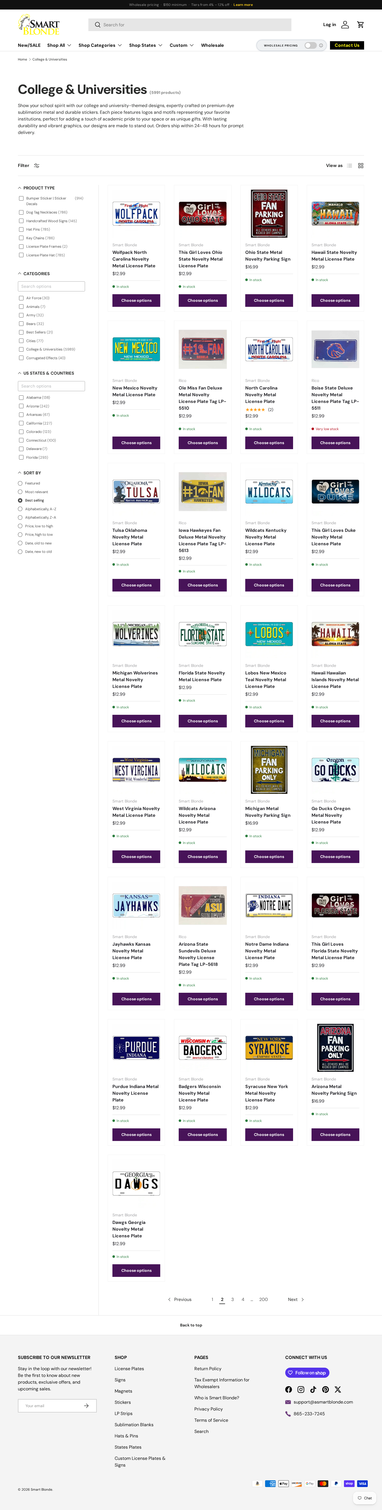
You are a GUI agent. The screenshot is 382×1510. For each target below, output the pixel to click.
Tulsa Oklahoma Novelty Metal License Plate (129, 537)
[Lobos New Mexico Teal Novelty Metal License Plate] (269, 634)
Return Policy (207, 1369)
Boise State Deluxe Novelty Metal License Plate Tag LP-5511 (335, 398)
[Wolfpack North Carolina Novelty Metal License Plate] (136, 214)
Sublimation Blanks (134, 1425)
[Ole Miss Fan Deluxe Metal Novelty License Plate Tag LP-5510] (203, 349)
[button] (361, 24)
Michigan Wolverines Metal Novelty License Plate (135, 679)
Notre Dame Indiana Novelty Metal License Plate (267, 951)
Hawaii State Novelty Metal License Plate (334, 255)
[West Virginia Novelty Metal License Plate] (136, 770)
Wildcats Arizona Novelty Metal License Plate (197, 815)
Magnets (123, 1391)
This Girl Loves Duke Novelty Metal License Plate (334, 537)
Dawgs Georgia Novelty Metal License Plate (128, 1229)
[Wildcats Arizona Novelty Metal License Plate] (203, 770)
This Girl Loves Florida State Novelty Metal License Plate (335, 951)
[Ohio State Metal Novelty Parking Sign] (269, 214)
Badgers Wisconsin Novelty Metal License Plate (200, 1093)
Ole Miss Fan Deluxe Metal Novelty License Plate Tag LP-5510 (202, 398)
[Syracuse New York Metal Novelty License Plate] (269, 1048)
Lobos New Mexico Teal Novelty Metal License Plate (265, 679)
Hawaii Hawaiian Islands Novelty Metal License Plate (335, 679)
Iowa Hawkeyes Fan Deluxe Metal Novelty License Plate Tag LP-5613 (202, 540)
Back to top (191, 1325)
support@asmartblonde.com (323, 1402)
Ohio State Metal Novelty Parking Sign (268, 255)
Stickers (123, 1402)
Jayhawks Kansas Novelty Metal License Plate (131, 951)
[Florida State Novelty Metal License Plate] (203, 634)
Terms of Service (211, 1420)
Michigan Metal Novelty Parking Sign (268, 812)
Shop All (56, 45)
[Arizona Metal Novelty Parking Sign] (335, 1048)
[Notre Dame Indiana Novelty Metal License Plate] (269, 905)
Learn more (243, 5)
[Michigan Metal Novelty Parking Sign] (269, 770)
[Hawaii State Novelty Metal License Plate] (335, 214)
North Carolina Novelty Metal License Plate (261, 394)
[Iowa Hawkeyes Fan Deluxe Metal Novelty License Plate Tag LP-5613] (203, 492)
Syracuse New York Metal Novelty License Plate (266, 1093)
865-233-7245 (309, 1414)
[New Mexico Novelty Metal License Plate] (136, 349)
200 (263, 1299)
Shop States (142, 45)
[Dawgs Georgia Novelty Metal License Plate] (136, 1183)
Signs (120, 1380)
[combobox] (189, 24)
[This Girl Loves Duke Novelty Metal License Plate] (335, 492)
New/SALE (29, 45)
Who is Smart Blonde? (216, 1398)
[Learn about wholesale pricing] (321, 45)
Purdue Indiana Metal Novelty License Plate (135, 1093)
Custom (178, 45)
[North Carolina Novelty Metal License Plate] (269, 349)
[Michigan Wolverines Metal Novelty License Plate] (136, 634)
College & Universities (49, 59)
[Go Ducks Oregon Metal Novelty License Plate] (335, 770)
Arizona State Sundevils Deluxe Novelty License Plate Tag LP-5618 (198, 954)
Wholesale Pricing (281, 45)
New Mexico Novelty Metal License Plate (134, 391)
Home (22, 59)
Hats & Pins (126, 1436)
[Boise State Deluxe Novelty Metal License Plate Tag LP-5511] (335, 349)
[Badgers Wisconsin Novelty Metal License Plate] (203, 1048)
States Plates (128, 1447)
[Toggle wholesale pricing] (311, 45)
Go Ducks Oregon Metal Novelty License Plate (331, 815)
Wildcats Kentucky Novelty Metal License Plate (266, 537)
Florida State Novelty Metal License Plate (202, 676)
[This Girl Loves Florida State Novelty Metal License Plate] (335, 905)
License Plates (129, 1369)
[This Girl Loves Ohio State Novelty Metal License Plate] (203, 214)
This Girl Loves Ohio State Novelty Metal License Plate (201, 259)
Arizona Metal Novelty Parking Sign (334, 1090)
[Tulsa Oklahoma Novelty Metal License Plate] (136, 492)
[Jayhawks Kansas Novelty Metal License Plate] (136, 905)
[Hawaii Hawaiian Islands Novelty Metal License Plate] (335, 634)
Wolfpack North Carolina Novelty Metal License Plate (133, 259)
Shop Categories (97, 45)
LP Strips (124, 1413)
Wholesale (212, 45)
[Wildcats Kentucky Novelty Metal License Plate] (269, 492)
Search (201, 1431)
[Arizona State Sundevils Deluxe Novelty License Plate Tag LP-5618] (203, 905)
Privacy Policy (208, 1409)
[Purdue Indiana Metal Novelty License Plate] (136, 1048)
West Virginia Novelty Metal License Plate (136, 812)
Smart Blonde (41, 1489)
